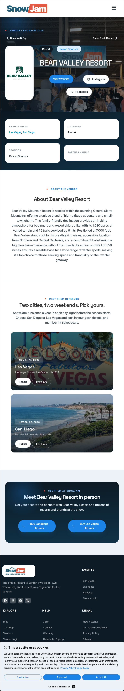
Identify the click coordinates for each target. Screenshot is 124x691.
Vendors (8, 633)
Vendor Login (10, 639)
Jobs (46, 621)
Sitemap (87, 639)
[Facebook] (5, 600)
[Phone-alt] (28, 600)
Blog (5, 621)
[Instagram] (13, 600)
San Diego (28, 132)
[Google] (20, 600)
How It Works (90, 621)
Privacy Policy (91, 633)
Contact (47, 627)
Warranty (48, 633)
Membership (90, 598)
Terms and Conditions (95, 627)
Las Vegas (15, 132)
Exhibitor (88, 592)
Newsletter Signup (53, 639)
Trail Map (8, 627)
